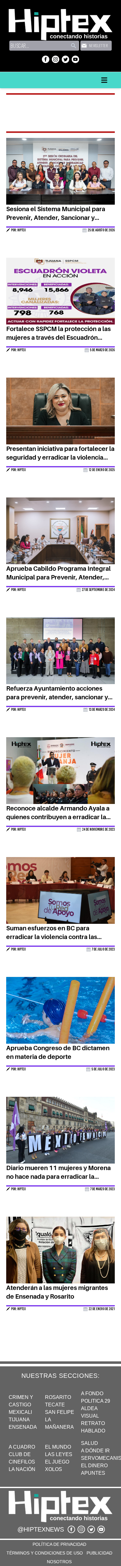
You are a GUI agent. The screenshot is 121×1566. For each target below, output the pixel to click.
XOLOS (53, 1469)
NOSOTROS (59, 1561)
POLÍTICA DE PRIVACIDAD (59, 1544)
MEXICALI (20, 1412)
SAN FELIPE (59, 1412)
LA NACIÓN (22, 1469)
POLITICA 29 (95, 1401)
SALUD (89, 1443)
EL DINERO (94, 1465)
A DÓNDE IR (95, 1450)
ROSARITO (58, 1397)
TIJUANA (19, 1419)
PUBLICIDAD (99, 1552)
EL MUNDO (58, 1447)
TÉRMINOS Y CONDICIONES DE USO (45, 1552)
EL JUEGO (57, 1461)
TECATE (55, 1404)
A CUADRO (22, 1447)
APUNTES (93, 1473)
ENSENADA (23, 1427)
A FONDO (92, 1393)
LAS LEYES (58, 1454)
